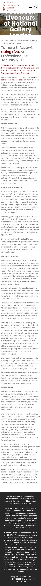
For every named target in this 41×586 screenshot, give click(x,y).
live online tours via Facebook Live (19, 78)
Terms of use (26, 576)
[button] (30, 7)
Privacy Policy (15, 576)
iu (25, 581)
